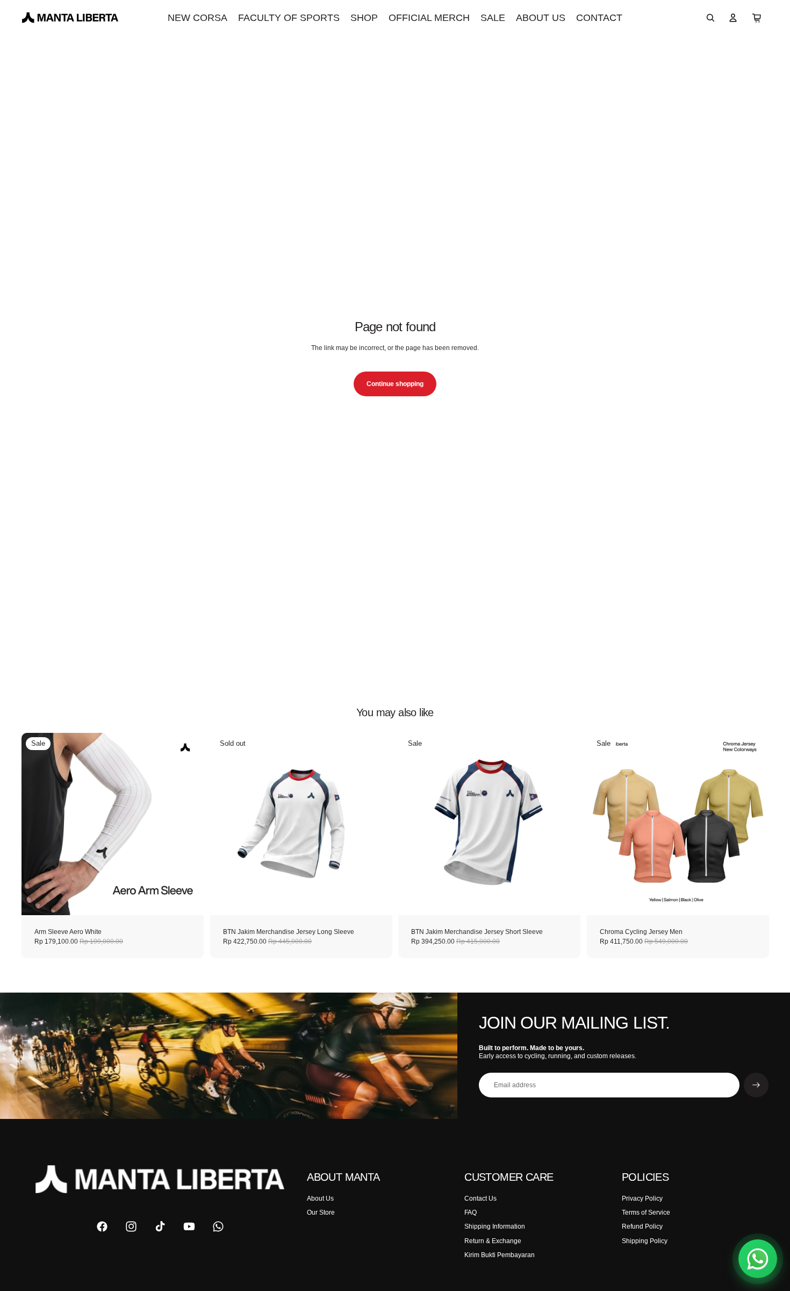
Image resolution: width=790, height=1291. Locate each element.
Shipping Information (494, 1226)
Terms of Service (646, 1212)
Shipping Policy (644, 1241)
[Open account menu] (733, 18)
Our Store (321, 1212)
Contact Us (480, 1198)
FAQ (470, 1212)
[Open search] (710, 18)
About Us (320, 1198)
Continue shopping (395, 384)
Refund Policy (642, 1226)
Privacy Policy (642, 1198)
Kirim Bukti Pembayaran (499, 1255)
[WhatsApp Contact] (757, 1258)
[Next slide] (187, 824)
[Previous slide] (37, 824)
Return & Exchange (492, 1241)
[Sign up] (756, 1085)
